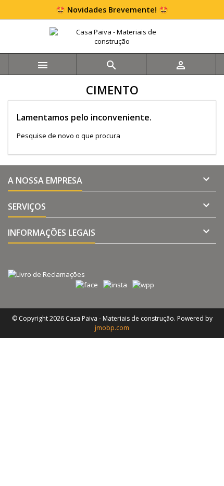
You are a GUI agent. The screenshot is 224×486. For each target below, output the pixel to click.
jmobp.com (112, 327)
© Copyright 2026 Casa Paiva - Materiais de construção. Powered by (112, 318)
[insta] (112, 284)
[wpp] (140, 284)
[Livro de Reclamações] (42, 263)
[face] (84, 284)
